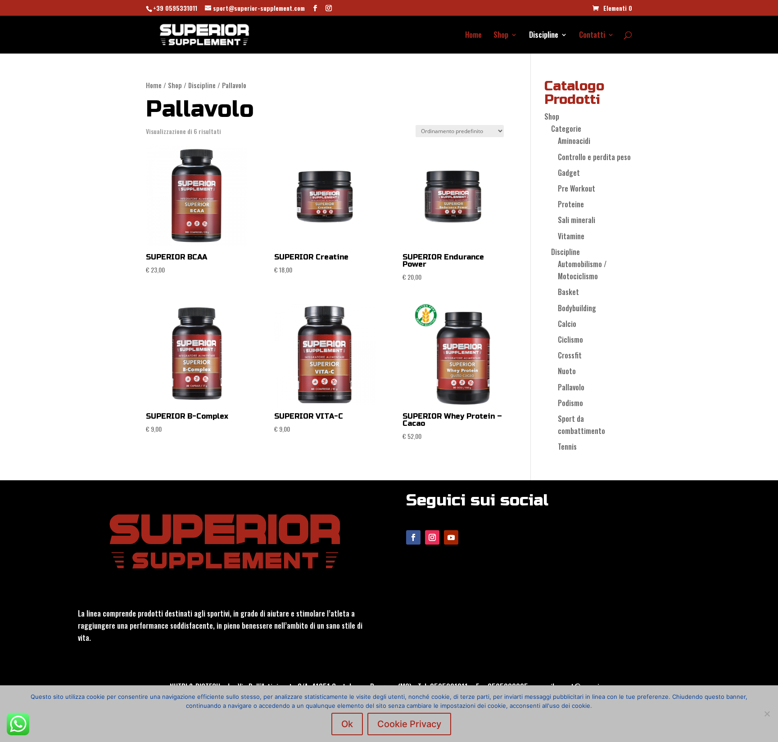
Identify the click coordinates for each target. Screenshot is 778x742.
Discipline (543, 35)
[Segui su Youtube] (451, 537)
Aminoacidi (574, 140)
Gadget (569, 172)
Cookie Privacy (409, 724)
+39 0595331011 (175, 8)
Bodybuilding (577, 308)
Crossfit (570, 355)
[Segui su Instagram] (432, 537)
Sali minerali (576, 220)
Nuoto (567, 371)
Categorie (566, 128)
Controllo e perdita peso (594, 157)
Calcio (567, 323)
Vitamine (571, 236)
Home (473, 35)
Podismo (570, 403)
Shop (500, 35)
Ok (347, 724)
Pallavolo (571, 387)
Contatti (592, 35)
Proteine (571, 204)
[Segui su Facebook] (413, 537)
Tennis (567, 446)
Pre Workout (576, 188)
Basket (568, 291)
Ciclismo (570, 339)
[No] (766, 713)
